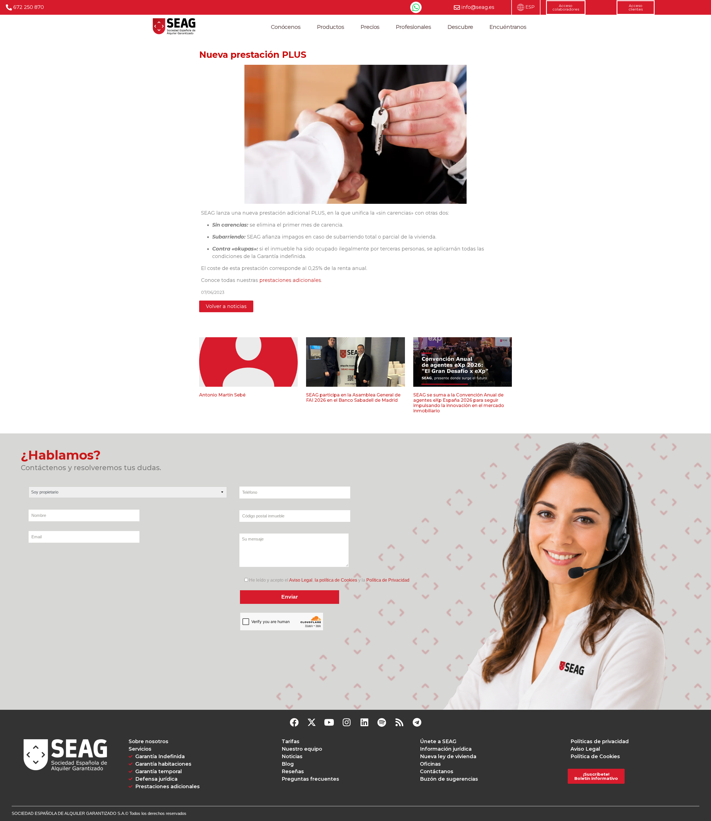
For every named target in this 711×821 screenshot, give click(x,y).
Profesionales (413, 27)
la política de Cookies (336, 580)
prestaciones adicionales (289, 280)
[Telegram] (417, 722)
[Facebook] (294, 722)
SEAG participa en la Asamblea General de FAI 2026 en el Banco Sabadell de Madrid (353, 397)
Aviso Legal (300, 580)
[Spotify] (382, 722)
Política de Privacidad (387, 580)
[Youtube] (329, 722)
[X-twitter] (311, 722)
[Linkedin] (364, 722)
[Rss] (399, 722)
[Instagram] (347, 722)
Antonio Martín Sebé (222, 395)
